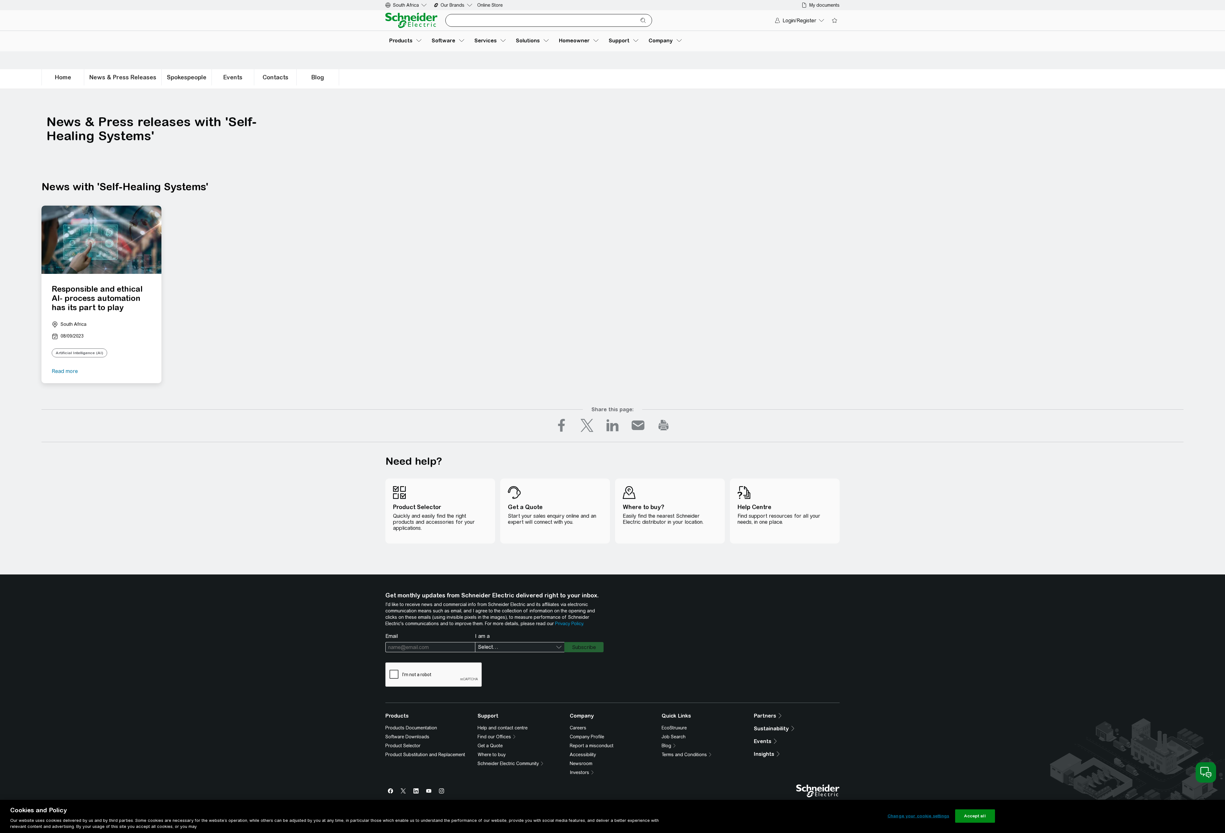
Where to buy (492, 754)
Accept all (974, 816)
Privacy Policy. (569, 623)
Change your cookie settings (918, 816)
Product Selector (402, 745)
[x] (587, 425)
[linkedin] (612, 425)
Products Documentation (411, 727)
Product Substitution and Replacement (425, 754)
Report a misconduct (591, 745)
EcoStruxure (674, 727)
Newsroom (581, 763)
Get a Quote (490, 745)
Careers (578, 727)
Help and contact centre (503, 727)
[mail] (638, 425)
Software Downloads (407, 736)
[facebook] (561, 425)
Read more (65, 371)
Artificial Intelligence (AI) (79, 353)
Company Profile (587, 736)
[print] (663, 425)
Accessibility (583, 754)
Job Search (674, 736)
